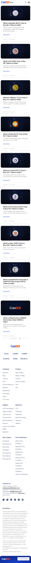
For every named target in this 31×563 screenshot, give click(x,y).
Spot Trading (19, 372)
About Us (5, 372)
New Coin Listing (20, 417)
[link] (4, 500)
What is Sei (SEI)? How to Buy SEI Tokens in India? (14, 62)
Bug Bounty (6, 390)
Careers (5, 378)
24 (20, 338)
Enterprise (18, 414)
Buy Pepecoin (7, 459)
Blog (4, 375)
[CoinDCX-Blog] (7, 2)
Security (5, 423)
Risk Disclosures (7, 420)
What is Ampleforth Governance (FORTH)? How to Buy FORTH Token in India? (15, 281)
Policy (4, 396)
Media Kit (5, 432)
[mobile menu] (29, 2)
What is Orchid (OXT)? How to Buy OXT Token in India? (14, 171)
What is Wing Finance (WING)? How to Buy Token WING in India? (14, 320)
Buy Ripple (6, 450)
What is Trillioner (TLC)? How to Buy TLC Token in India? (15, 99)
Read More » (6, 34)
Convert (17, 378)
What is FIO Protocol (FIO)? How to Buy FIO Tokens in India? (15, 208)
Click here (21, 493)
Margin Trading (20, 375)
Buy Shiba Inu (7, 456)
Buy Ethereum (7, 444)
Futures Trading (20, 381)
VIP (16, 387)
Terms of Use (7, 414)
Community (6, 393)
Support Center (7, 411)
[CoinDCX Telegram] (7, 500)
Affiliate (17, 423)
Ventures (18, 420)
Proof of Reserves (8, 384)
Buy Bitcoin (6, 441)
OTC (16, 408)
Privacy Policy (7, 417)
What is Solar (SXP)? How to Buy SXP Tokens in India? (14, 244)
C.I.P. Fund (6, 399)
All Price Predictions (21, 474)
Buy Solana (6, 447)
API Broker (18, 411)
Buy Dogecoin (7, 453)
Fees (4, 381)
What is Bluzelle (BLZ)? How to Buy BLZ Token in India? (14, 24)
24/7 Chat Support (8, 408)
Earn (16, 384)
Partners (5, 387)
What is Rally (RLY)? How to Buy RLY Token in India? (15, 135)
